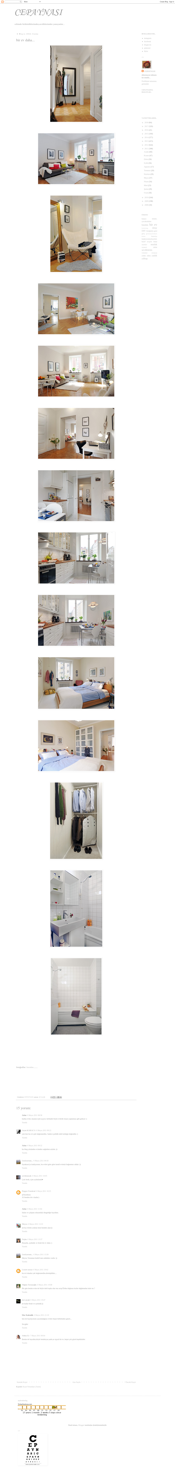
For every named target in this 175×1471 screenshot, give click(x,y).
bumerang (145, 228)
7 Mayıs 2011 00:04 (37, 1336)
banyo (144, 219)
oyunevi (144, 247)
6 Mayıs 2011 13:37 (34, 1239)
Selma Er (25, 1336)
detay (154, 228)
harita (143, 236)
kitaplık (149, 242)
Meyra (24, 1224)
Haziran (147, 174)
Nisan (146, 182)
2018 (147, 122)
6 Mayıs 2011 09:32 (34, 1146)
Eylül (146, 163)
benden (145, 225)
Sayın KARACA (28, 1130)
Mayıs (146, 178)
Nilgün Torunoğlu (29, 1285)
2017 (147, 126)
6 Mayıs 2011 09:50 (40, 1161)
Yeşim (24, 1239)
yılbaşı (145, 258)
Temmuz (147, 170)
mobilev (144, 245)
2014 (147, 137)
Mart (146, 185)
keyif (143, 242)
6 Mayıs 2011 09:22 (43, 1130)
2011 (147, 149)
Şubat (146, 189)
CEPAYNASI (38, 12)
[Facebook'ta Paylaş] (58, 1097)
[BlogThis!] (54, 1097)
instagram (147, 38)
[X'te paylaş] (56, 1097)
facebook (147, 41)
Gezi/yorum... (27, 1161)
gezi (155, 231)
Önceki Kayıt (130, 1382)
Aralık (146, 152)
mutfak (154, 244)
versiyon (154, 253)
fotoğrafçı (150, 231)
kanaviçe (154, 236)
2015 (147, 134)
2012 (147, 145)
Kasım (146, 156)
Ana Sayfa (76, 1382)
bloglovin (147, 45)
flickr (146, 51)
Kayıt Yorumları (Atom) (32, 1387)
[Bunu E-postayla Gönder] (51, 1097)
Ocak (146, 193)
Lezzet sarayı (27, 1270)
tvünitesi (144, 253)
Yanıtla (24, 1123)
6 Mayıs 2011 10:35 (43, 1191)
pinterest (147, 48)
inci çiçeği (26, 1300)
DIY (144, 231)
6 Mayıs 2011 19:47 (37, 1300)
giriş (143, 234)
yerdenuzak (26, 1176)
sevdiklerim (147, 250)
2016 (147, 130)
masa (155, 242)
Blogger (81, 1425)
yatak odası (146, 256)
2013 (147, 141)
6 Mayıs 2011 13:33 (35, 1224)
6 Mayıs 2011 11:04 (34, 1209)
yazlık (154, 255)
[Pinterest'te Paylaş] (61, 1097)
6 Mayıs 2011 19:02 (40, 1270)
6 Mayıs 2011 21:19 (41, 1315)
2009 (147, 201)
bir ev (153, 224)
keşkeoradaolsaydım (149, 239)
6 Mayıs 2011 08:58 (34, 1115)
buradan (30, 1067)
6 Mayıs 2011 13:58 (40, 1254)
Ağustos (147, 167)
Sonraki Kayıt (22, 1382)
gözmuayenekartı (151, 234)
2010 (147, 197)
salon (155, 247)
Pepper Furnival (28, 1191)
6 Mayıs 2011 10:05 (39, 1176)
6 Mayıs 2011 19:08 (44, 1285)
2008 (147, 205)
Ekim (146, 159)
